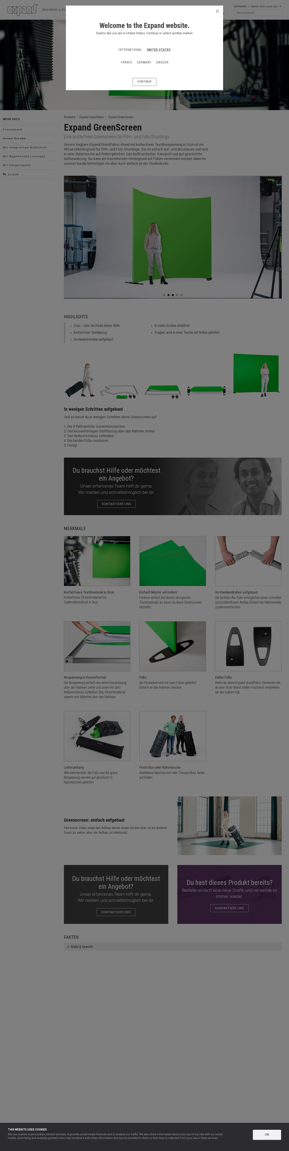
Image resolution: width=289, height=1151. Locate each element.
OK (267, 1134)
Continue (144, 81)
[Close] (217, 11)
